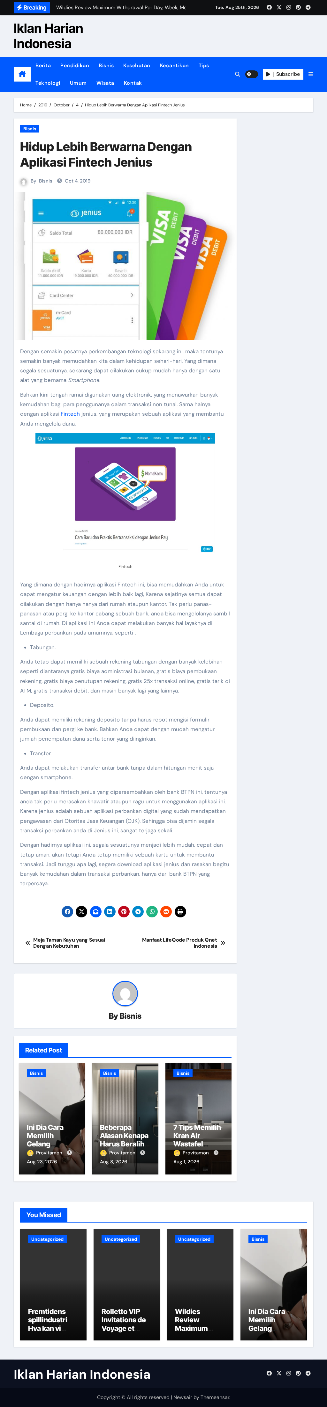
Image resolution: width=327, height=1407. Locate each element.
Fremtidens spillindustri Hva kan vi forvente (47, 1324)
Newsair (182, 1397)
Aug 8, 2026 (113, 1162)
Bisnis (106, 65)
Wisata (105, 83)
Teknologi (47, 83)
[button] (310, 74)
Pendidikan (74, 65)
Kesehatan (136, 65)
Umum (78, 83)
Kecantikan (174, 65)
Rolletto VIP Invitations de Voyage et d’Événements (126, 1324)
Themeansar (215, 1397)
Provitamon (50, 1153)
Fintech (70, 413)
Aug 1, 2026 (186, 1162)
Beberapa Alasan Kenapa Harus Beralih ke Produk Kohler (124, 1144)
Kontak (133, 83)
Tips (204, 65)
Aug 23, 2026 (42, 1162)
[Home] (22, 74)
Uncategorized (47, 1239)
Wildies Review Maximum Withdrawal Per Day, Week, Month (200, 1332)
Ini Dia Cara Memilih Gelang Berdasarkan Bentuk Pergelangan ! (270, 1332)
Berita (43, 65)
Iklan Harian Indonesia (48, 35)
